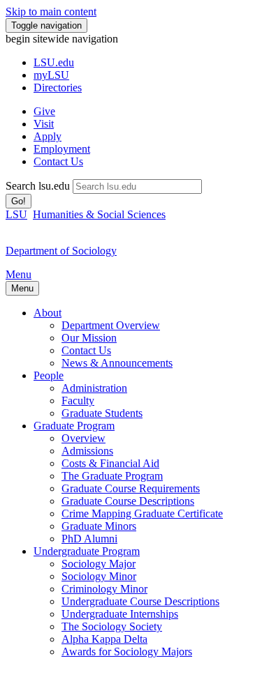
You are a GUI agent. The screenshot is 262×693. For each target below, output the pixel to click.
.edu (54, 62)
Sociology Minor (98, 576)
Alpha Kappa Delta (104, 639)
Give (44, 111)
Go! (18, 201)
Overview (83, 438)
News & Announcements (117, 363)
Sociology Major (98, 564)
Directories (58, 87)
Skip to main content (51, 11)
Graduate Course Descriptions (127, 501)
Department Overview (110, 325)
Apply (47, 136)
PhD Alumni (89, 538)
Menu (18, 274)
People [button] (49, 375)
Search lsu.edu (38, 186)
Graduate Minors (98, 526)
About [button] (47, 313)
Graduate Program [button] (74, 426)
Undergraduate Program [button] (87, 551)
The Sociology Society (111, 626)
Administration (94, 388)
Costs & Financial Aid (110, 463)
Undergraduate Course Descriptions (140, 601)
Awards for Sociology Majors (126, 651)
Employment (62, 149)
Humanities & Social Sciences (99, 214)
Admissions (87, 451)
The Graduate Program (112, 476)
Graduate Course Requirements (130, 488)
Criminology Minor (104, 589)
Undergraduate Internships (119, 614)
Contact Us (58, 161)
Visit (44, 124)
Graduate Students (102, 413)
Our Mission (89, 338)
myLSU (51, 75)
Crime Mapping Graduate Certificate (142, 513)
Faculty (77, 400)
